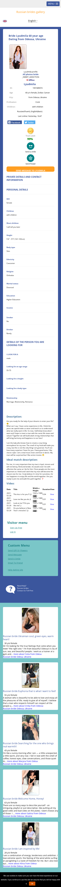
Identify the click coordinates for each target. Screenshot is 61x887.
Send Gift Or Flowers (18, 550)
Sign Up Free (16, 527)
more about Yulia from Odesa (27, 654)
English (32, 20)
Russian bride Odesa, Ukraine (17, 656)
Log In (13, 531)
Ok (32, 883)
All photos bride (30, 74)
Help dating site (15, 569)
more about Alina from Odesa (22, 863)
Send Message (15, 554)
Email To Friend (15, 563)
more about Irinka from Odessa (28, 705)
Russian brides (23, 588)
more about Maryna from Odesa (22, 761)
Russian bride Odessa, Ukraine (17, 708)
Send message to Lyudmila (30, 170)
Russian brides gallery (30, 12)
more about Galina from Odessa (30, 813)
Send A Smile (14, 558)
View (52, 494)
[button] (15, 122)
